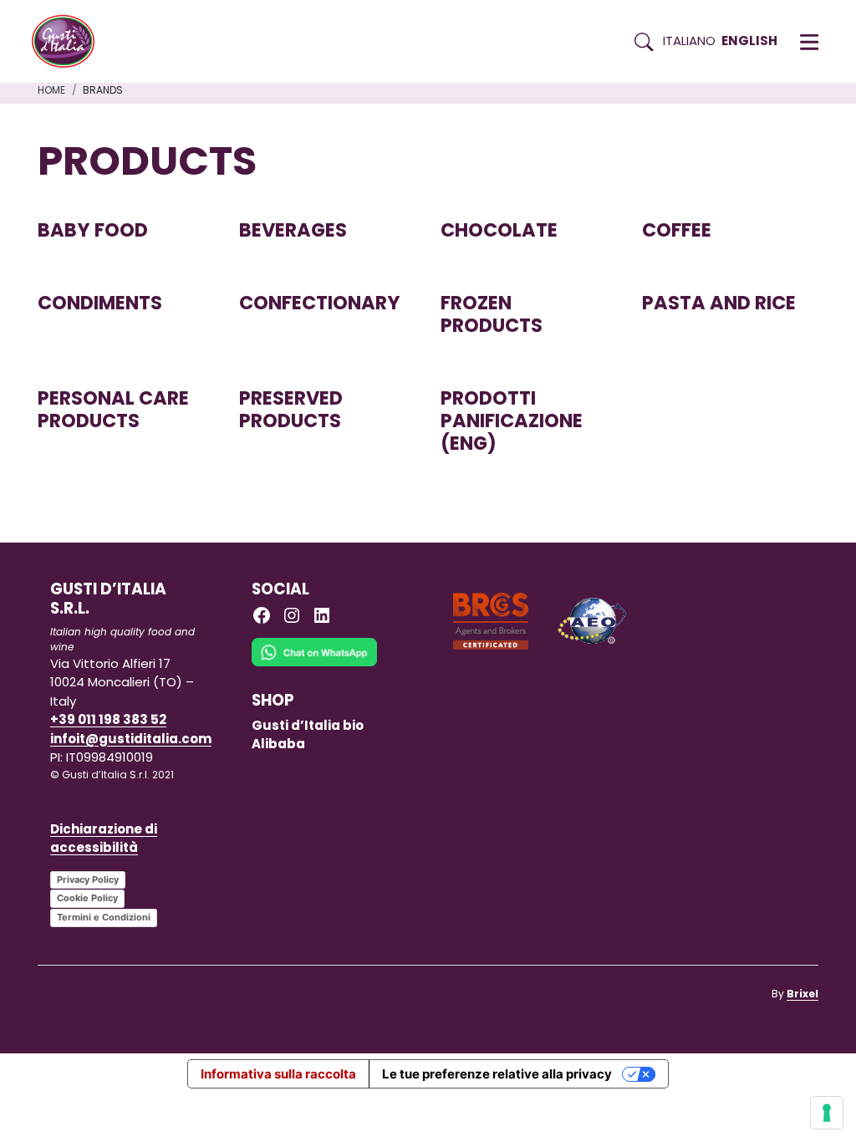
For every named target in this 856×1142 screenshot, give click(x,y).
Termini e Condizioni (103, 917)
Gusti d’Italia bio (308, 725)
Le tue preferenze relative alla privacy (497, 1074)
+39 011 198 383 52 (108, 719)
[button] (809, 42)
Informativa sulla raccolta (278, 1074)
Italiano (689, 40)
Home (51, 90)
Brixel (802, 994)
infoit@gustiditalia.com (130, 738)
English (749, 40)
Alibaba (278, 743)
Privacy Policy (88, 879)
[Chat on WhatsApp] (314, 663)
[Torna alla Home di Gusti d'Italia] (69, 42)
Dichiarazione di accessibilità (103, 838)
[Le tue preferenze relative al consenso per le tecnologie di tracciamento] (827, 1113)
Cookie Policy (87, 898)
